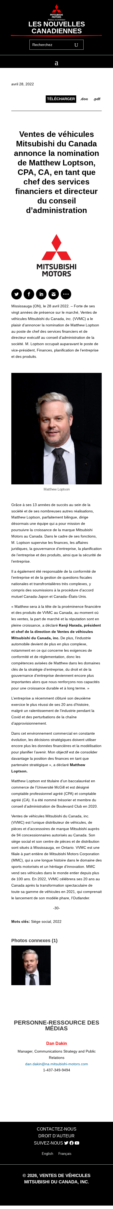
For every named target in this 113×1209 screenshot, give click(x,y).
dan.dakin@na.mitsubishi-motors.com (56, 1064)
